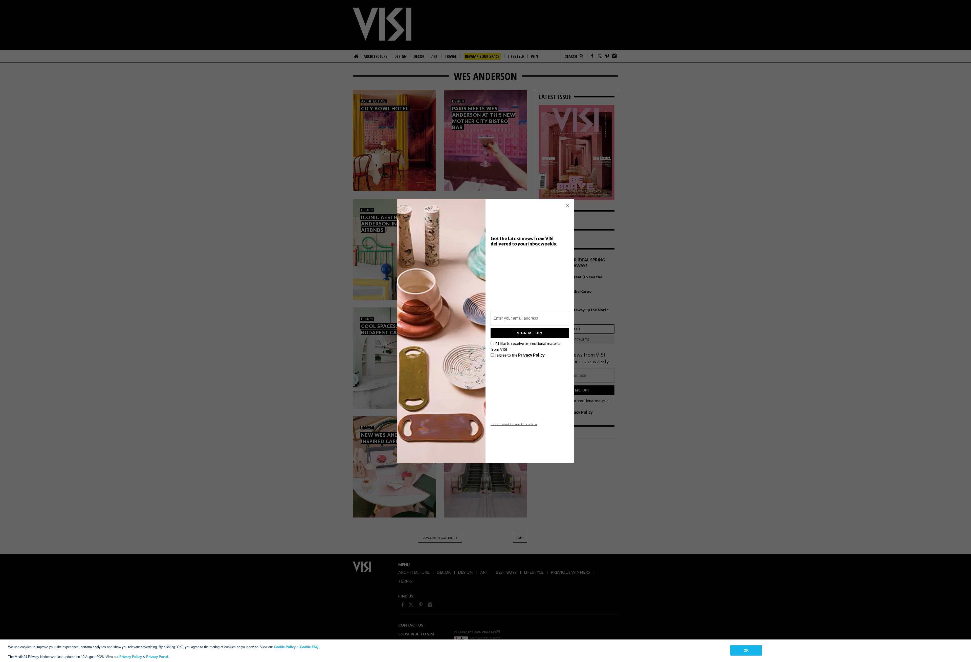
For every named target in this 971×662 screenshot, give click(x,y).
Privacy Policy (130, 657)
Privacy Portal (157, 657)
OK (746, 650)
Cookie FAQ (309, 647)
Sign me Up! (529, 333)
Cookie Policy (285, 647)
